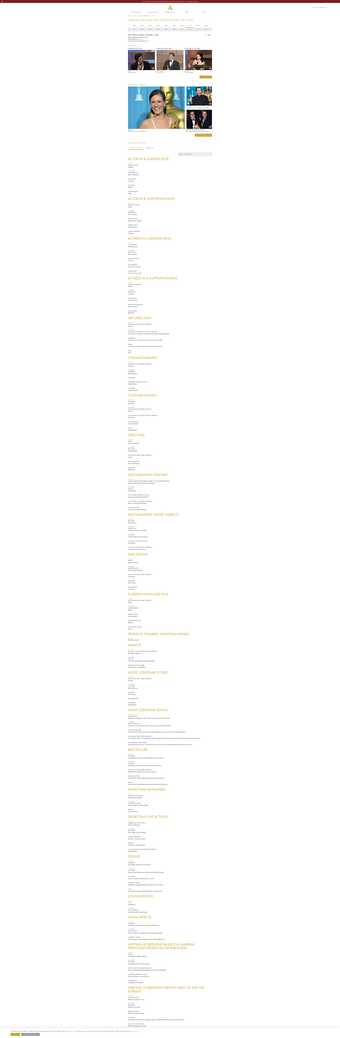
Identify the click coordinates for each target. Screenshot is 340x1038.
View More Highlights (206, 77)
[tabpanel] (170, 589)
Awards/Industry (136, 12)
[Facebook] (209, 35)
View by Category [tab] (136, 148)
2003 (150, 29)
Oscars (134, 15)
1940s (142, 25)
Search (316, 7)
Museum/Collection (153, 12)
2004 (158, 29)
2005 (166, 29)
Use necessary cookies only (30, 1034)
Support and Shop (170, 12)
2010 (206, 29)
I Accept (15, 1034)
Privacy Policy (72, 1031)
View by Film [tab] (149, 148)
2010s (198, 25)
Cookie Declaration (134, 1031)
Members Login (323, 7)
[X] (211, 35)
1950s (150, 25)
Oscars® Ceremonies (143, 15)
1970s (166, 25)
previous (129, 25)
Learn (187, 12)
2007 (182, 29)
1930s (134, 25)
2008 (190, 29)
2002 (142, 29)
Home (129, 15)
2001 (134, 29)
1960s (158, 25)
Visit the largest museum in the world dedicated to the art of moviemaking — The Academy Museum (170, 1)
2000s (190, 25)
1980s (174, 25)
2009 (198, 29)
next (211, 25)
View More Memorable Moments (203, 135)
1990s (182, 25)
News (204, 12)
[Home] (170, 7)
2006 (174, 29)
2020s (206, 25)
